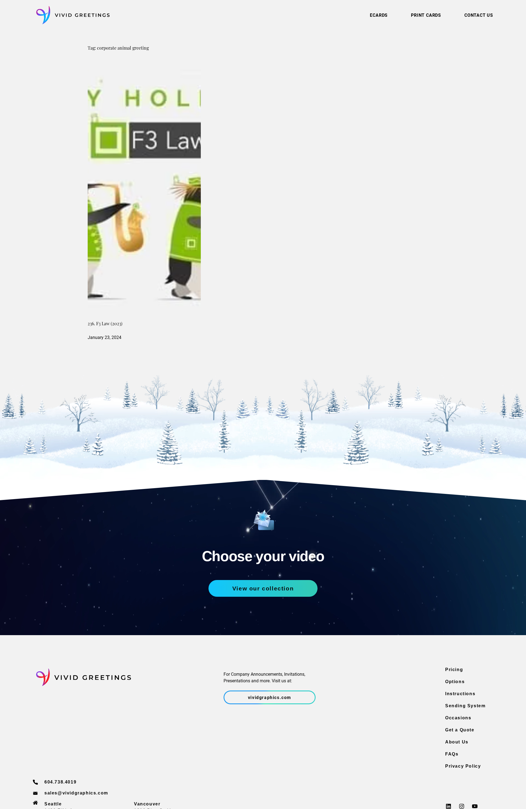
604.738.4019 (60, 782)
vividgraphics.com (269, 697)
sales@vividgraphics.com (76, 793)
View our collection (263, 588)
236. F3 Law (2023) (105, 324)
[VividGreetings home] (71, 15)
